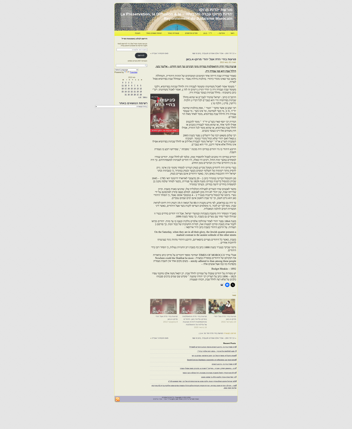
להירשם (141, 55)
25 (123, 91)
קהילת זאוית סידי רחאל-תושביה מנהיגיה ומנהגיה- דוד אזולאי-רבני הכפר (210, 373)
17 (126, 88)
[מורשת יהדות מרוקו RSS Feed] (117, 399)
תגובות (137, 33)
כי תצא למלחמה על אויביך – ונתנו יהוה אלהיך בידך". (217, 351)
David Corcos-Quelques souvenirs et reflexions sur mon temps (212, 360)
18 (123, 88)
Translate (133, 72)
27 (138, 95)
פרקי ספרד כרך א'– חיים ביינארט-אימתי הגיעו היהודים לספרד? (213, 347)
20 (138, 91)
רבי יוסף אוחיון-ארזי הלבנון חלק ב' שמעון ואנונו (219, 377)
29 (132, 95)
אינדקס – (221, 33)
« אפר (145, 97)
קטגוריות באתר (173, 33)
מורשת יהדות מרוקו (216, 10)
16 (129, 88)
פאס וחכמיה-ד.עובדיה (160, 53)
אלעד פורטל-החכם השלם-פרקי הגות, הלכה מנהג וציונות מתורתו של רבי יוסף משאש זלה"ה (202, 381)
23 (129, 91)
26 (141, 95)
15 (132, 88)
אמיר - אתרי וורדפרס (160, 399)
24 (126, 91)
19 (141, 91)
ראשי (232, 33)
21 (135, 91)
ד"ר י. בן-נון (208, 33)
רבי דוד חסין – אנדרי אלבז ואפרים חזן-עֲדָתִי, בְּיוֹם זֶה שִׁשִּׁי (213, 53)
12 (141, 88)
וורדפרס (186, 399)
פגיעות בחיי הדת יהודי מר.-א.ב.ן (211, 333)
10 (126, 85)
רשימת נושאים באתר (154, 33)
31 (126, 95)
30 (129, 95)
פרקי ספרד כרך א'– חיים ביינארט (224, 364)
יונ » (139, 97)
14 (135, 88)
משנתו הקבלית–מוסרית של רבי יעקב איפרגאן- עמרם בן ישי (214, 356)
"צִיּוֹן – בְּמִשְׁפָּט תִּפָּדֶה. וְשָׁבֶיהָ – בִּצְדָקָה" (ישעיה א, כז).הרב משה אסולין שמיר (208, 368)
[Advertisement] (186, 43)
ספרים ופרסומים (191, 33)
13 (138, 88)
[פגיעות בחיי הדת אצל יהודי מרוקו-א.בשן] (223, 306)
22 (132, 91)
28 (135, 95)
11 (123, 85)
